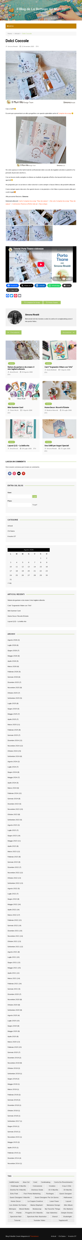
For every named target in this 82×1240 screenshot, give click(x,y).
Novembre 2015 (14, 1137)
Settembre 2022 (14, 883)
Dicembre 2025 (13, 682)
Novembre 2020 (14, 999)
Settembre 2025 (14, 698)
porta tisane (53, 302)
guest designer (66, 1194)
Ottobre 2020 (13, 1005)
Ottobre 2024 (13, 751)
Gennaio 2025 (13, 735)
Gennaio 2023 (13, 862)
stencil (55, 1216)
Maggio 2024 (12, 777)
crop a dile (66, 1186)
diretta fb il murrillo (18, 1190)
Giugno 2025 (12, 709)
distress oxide (37, 1190)
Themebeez (34, 1236)
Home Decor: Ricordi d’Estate (57, 407)
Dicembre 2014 (13, 1158)
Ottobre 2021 (13, 941)
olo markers (68, 1209)
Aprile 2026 (12, 661)
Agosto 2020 (12, 1015)
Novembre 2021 (14, 936)
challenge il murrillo (18, 1186)
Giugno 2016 (12, 1126)
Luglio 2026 (12, 645)
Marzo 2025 (12, 724)
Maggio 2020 (12, 1031)
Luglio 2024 (12, 767)
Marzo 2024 (12, 788)
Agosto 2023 (12, 825)
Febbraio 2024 (13, 793)
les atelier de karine (17, 1205)
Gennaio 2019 (13, 1100)
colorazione (37, 1186)
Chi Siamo (11, 531)
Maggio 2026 (12, 656)
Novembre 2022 (14, 873)
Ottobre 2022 (13, 878)
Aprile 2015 (12, 1148)
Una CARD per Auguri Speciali (57, 446)
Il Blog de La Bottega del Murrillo (41, 9)
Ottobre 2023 (13, 814)
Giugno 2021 (12, 962)
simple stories (67, 1213)
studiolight (67, 1216)
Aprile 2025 (12, 719)
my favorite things (52, 1209)
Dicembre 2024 (13, 740)
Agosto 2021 (12, 952)
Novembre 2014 (14, 1163)
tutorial (17, 1220)
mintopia (12, 1209)
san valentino (51, 1213)
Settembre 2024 (14, 756)
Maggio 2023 (12, 841)
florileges (50, 1194)
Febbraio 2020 (13, 1047)
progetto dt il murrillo (34, 1213)
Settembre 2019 (14, 1074)
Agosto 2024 (12, 761)
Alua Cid (26, 1182)
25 (17, 575)
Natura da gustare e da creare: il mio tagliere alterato (21, 368)
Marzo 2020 (12, 1042)
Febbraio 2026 (13, 672)
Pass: (10, 501)
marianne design (53, 1205)
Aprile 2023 (12, 846)
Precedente (15, 332)
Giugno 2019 (12, 1079)
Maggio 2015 (12, 1142)
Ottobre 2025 (13, 693)
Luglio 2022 (12, 894)
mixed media (24, 1209)
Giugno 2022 (12, 899)
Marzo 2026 (12, 666)
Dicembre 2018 (13, 1105)
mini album (68, 1205)
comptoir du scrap (33, 302)
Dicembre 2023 (13, 804)
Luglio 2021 (12, 957)
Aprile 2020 (12, 1036)
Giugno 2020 (12, 1026)
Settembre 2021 (14, 947)
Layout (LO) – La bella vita (18, 446)
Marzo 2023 (12, 851)
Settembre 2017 (14, 1121)
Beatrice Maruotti (52, 410)
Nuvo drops (43, 204)
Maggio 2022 (12, 904)
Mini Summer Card (15, 407)
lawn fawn (54, 1201)
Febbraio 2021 (13, 984)
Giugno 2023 (12, 836)
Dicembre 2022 (13, 867)
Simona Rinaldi (13, 46)
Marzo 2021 (12, 978)
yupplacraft (63, 1220)
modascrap (37, 1209)
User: (10, 492)
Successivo (67, 332)
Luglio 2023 (12, 830)
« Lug (9, 583)
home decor (16, 1201)
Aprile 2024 (12, 783)
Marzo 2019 (12, 1089)
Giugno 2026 (12, 651)
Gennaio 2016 (13, 1132)
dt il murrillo (53, 1190)
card (35, 1182)
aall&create (14, 1182)
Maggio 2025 (12, 714)
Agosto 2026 (12, 640)
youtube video (39, 1220)
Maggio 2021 (12, 968)
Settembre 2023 (14, 820)
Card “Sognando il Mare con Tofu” (59, 367)
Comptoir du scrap (64, 113)
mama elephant (36, 1205)
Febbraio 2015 (13, 1153)
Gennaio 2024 (13, 799)
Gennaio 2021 (13, 989)
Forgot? (35, 505)
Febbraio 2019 (13, 1095)
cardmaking (45, 1182)
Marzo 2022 (12, 915)
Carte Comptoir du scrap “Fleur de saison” (33, 201)
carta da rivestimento (63, 1182)
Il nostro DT (12, 536)
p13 (10, 1213)
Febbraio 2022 (13, 920)
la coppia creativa (35, 1201)
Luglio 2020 (12, 1021)
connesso (17, 467)
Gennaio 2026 (13, 677)
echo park (14, 1194)
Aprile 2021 (12, 973)
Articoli (12, 363)
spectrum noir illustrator (37, 1216)
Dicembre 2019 (13, 1058)
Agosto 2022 (12, 888)
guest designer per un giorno (47, 1197)
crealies (52, 1186)
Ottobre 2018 (13, 1111)
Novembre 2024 (14, 746)
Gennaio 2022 (13, 925)
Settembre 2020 (14, 1010)
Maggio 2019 (12, 1084)
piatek (19, 1213)
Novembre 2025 (14, 687)
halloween (68, 1197)
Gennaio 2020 (13, 1052)
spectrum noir (16, 1216)
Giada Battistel (51, 370)
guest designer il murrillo (20, 1197)
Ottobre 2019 (13, 1068)
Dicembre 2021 (13, 931)
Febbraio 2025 (13, 730)
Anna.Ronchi (14, 372)
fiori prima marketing (32, 1194)
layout (68, 1201)
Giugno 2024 (12, 772)
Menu (11, 26)
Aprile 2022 (12, 910)
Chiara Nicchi (14, 410)
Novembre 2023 (14, 809)
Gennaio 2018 (13, 1116)
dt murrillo (68, 1190)
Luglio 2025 (12, 703)
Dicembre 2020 (13, 994)
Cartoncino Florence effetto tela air (25, 204)
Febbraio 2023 (13, 857)
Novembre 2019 (14, 1063)
